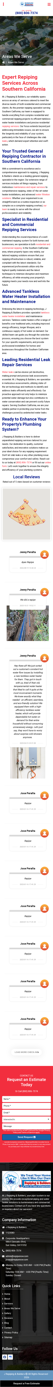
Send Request (25, 1137)
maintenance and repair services (29, 187)
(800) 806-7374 (26, 13)
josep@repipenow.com (17, 1259)
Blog (6, 1323)
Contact (8, 1328)
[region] (26, 514)
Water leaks (8, 372)
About (7, 1299)
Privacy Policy (11, 1332)
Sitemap (8, 1337)
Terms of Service (28, 1132)
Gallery (7, 1313)
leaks (4, 141)
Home (7, 1294)
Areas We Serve (12, 1308)
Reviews (8, 1318)
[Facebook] (4, 1357)
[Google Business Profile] (10, 1357)
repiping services (10, 126)
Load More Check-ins (26, 1052)
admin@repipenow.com (17, 1256)
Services (8, 1303)
